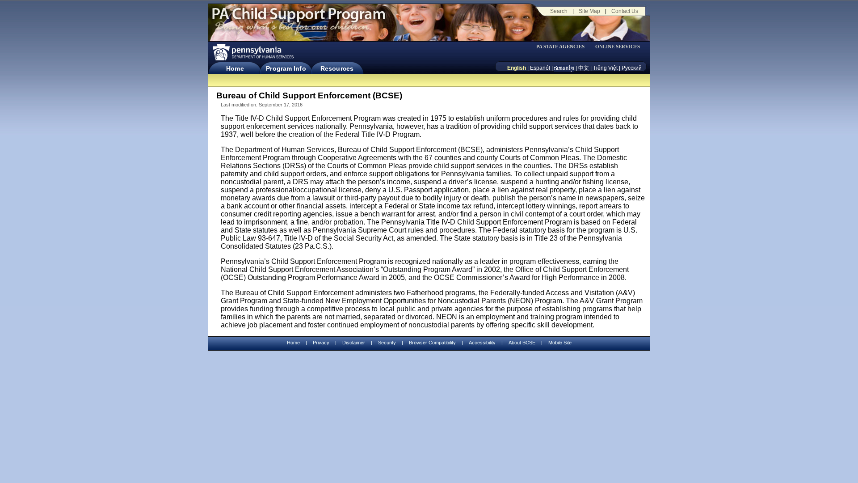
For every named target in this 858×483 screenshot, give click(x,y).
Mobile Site (560, 342)
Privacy (321, 342)
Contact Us (624, 11)
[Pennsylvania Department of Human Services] (252, 52)
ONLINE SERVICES (617, 46)
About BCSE (522, 342)
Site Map (589, 11)
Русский (632, 68)
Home (235, 68)
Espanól (540, 68)
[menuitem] (563, 46)
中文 (583, 68)
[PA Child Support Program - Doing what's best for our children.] (298, 19)
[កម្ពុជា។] (564, 68)
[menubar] (563, 46)
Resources (336, 68)
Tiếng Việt (605, 68)
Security (387, 342)
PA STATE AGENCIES (560, 46)
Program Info (286, 68)
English (516, 68)
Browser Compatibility (432, 342)
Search (559, 11)
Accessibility (482, 342)
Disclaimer (353, 342)
